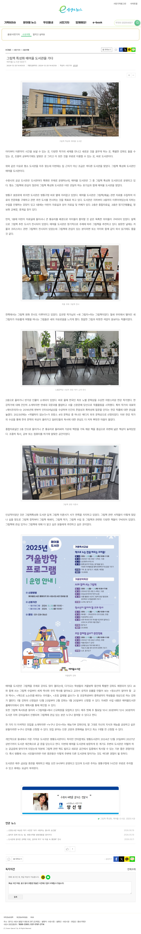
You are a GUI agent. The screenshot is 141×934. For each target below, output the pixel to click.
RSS (32, 917)
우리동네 (48, 22)
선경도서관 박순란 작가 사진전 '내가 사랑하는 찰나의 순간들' (32, 830)
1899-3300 (23, 924)
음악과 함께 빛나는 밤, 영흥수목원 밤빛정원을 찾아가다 (30, 835)
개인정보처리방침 (21, 917)
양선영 (75, 66)
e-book (97, 22)
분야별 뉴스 (29, 22)
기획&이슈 (10, 22)
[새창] (125, 49)
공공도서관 (130, 819)
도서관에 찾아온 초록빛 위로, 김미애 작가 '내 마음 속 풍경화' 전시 (34, 839)
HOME (8, 50)
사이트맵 (133, 3)
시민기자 (64, 22)
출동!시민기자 (14, 34)
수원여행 (26, 34)
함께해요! (81, 22)
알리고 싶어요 (39, 34)
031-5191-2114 (37, 924)
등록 (15, 897)
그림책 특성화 (106, 819)
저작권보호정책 (8, 917)
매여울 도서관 (119, 819)
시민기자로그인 (120, 3)
